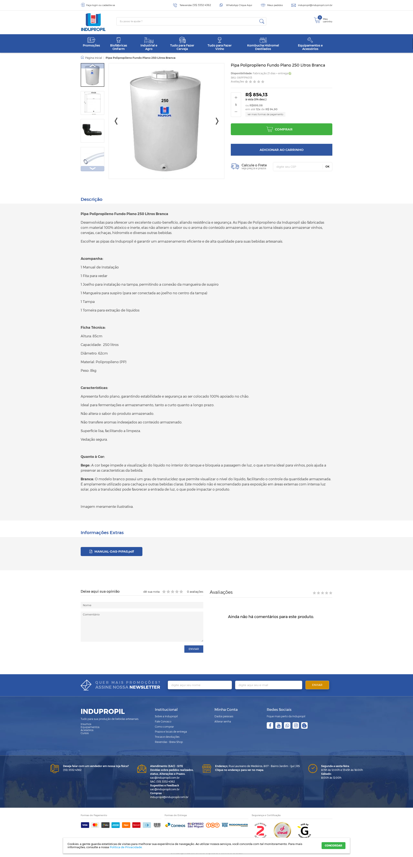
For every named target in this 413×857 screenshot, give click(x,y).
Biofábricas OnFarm (118, 47)
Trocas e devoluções (167, 736)
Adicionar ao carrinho (282, 150)
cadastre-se (108, 5)
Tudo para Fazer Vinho (220, 47)
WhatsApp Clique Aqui (239, 5)
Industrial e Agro (148, 47)
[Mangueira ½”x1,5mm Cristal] (92, 159)
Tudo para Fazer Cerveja (182, 47)
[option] (92, 75)
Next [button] (92, 168)
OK (327, 166)
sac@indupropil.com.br (165, 777)
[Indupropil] (98, 22)
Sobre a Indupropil (166, 716)
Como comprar (164, 726)
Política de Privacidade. (126, 847)
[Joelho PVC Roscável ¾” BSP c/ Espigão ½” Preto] (92, 131)
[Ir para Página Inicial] (91, 58)
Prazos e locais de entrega (171, 731)
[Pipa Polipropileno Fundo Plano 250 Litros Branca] (92, 75)
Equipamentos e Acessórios (310, 47)
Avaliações (237, 81)
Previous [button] (92, 65)
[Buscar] (261, 21)
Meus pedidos (275, 5)
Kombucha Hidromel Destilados (263, 47)
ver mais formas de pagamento (265, 114)
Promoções (91, 45)
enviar (194, 649)
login (95, 5)
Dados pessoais (223, 716)
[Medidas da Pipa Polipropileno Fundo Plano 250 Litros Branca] (92, 103)
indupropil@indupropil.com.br (315, 5)
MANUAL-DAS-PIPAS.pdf (114, 551)
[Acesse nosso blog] (304, 725)
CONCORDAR (333, 845)
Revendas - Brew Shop (169, 742)
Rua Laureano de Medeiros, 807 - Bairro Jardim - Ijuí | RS (257, 766)
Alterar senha (222, 721)
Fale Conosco (163, 721)
